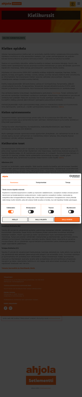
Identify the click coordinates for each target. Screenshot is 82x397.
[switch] (31, 211)
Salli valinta (41, 219)
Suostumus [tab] (14, 182)
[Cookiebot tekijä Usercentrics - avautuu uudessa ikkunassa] (71, 176)
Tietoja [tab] (67, 182)
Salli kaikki (67, 219)
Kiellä (15, 219)
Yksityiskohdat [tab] (41, 182)
